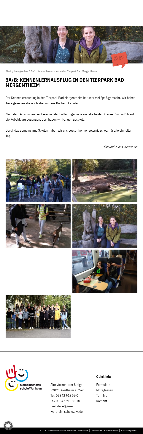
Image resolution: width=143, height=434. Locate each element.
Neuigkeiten (21, 71)
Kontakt (101, 401)
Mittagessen (104, 390)
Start (8, 71)
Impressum (83, 430)
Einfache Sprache (128, 430)
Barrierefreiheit (111, 430)
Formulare (103, 384)
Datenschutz (96, 430)
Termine (101, 395)
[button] (8, 426)
